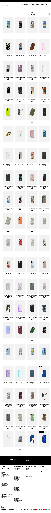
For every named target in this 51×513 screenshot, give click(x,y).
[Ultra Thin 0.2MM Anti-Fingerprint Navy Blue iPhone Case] (32, 373)
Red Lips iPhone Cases (20, 251)
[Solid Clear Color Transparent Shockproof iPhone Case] (8, 286)
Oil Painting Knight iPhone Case (20, 55)
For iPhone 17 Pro (16, 469)
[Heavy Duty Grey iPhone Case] (20, 286)
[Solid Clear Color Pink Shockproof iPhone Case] (32, 134)
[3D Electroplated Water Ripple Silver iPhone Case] (44, 286)
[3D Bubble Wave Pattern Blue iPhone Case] (8, 352)
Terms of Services (28, 475)
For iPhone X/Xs (16, 499)
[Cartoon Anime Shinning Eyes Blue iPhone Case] (32, 199)
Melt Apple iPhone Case (8, 273)
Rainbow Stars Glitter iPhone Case (32, 164)
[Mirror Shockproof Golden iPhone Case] (32, 90)
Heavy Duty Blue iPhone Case (20, 382)
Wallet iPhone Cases (4, 485)
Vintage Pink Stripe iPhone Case (44, 273)
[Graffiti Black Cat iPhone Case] (20, 199)
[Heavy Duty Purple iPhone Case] (20, 308)
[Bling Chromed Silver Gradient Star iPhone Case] (44, 243)
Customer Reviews (29, 470)
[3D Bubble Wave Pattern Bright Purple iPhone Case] (20, 395)
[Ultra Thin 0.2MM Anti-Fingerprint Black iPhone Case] (44, 156)
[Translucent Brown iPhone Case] (32, 46)
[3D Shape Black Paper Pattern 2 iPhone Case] (44, 177)
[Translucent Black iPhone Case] (32, 112)
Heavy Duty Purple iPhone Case (20, 317)
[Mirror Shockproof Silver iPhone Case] (8, 68)
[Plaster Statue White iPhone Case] (32, 221)
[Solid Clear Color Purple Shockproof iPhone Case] (8, 373)
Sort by (32, 12)
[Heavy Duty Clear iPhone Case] (44, 68)
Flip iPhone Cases (3, 486)
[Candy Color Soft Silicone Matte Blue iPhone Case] (44, 373)
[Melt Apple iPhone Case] (8, 264)
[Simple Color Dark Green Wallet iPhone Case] (8, 177)
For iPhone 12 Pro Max (17, 490)
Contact (27, 469)
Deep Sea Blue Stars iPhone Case (44, 142)
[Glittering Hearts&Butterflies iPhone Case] (32, 177)
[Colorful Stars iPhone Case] (32, 352)
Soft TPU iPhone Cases (4, 474)
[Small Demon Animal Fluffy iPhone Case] (20, 68)
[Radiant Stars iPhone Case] (8, 199)
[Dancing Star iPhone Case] (44, 25)
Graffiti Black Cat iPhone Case (20, 208)
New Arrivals (3, 471)
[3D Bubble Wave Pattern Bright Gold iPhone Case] (44, 417)
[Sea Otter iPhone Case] (44, 352)
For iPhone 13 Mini (16, 489)
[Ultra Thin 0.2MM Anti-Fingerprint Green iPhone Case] (32, 286)
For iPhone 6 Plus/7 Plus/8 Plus (18, 500)
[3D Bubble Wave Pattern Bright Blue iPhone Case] (44, 308)
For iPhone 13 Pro (16, 487)
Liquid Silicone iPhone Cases (5, 476)
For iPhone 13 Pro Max (17, 486)
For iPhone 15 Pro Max (17, 477)
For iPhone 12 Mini (16, 492)
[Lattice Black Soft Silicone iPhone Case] (8, 46)
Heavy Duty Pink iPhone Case (44, 55)
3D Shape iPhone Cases (4, 488)
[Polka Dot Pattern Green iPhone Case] (32, 330)
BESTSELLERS (10, 3)
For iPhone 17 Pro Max (17, 468)
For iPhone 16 (16, 476)
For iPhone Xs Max (16, 498)
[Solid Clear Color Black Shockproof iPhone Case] (44, 199)
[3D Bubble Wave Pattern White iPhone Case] (20, 417)
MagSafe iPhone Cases (4, 484)
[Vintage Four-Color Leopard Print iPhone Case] (44, 90)
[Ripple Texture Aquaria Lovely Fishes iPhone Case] (8, 25)
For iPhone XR (16, 497)
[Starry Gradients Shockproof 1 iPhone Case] (8, 243)
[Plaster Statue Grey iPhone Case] (20, 439)
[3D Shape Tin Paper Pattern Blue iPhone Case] (44, 439)
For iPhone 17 (16, 471)
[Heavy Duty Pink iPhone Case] (44, 46)
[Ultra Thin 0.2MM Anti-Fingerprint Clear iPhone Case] (8, 156)
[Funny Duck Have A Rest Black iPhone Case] (44, 112)
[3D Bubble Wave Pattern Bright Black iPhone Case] (44, 330)
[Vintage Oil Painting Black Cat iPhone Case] (20, 25)
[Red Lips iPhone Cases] (20, 243)
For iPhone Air (16, 470)
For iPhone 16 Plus (16, 475)
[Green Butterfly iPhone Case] (20, 134)
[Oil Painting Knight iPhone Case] (20, 46)
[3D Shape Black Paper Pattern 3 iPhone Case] (32, 308)
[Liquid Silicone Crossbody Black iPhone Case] (44, 395)
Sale (2, 473)
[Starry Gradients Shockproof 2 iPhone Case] (44, 221)
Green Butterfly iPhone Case (20, 142)
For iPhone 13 (16, 488)
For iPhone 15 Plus (16, 479)
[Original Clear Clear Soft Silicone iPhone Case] (20, 112)
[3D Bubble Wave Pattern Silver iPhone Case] (32, 25)
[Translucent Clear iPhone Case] (8, 221)
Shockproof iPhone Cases (5, 487)
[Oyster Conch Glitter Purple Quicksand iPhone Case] (8, 395)
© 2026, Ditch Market (4, 509)
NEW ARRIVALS (3, 3)
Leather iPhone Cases (4, 477)
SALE (2, 5)
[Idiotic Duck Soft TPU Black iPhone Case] (8, 308)
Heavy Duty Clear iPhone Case (44, 77)
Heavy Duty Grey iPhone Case (20, 295)
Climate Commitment (29, 476)
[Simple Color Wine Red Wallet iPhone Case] (20, 330)
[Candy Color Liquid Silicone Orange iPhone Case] (20, 221)
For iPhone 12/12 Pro (17, 491)
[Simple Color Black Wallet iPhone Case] (20, 264)
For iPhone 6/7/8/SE (16, 501)
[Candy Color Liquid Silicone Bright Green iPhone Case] (8, 112)
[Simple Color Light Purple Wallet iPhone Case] (8, 330)
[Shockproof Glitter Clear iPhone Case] (32, 264)
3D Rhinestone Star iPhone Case (8, 99)
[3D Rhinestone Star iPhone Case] (8, 90)
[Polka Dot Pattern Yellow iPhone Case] (8, 134)
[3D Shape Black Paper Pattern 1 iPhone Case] (20, 90)
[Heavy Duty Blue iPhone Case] (20, 373)
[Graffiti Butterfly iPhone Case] (20, 352)
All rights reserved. (12, 509)
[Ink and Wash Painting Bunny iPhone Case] (32, 68)
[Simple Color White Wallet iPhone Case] (8, 439)
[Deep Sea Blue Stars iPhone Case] (44, 134)
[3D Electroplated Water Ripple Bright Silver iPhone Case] (32, 395)
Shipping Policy (28, 471)
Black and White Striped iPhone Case (20, 164)
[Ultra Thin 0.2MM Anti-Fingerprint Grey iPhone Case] (8, 417)
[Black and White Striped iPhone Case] (20, 156)
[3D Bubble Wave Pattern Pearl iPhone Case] (32, 243)
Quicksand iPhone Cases (4, 493)
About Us (27, 468)
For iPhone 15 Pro (16, 478)
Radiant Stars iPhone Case (8, 208)
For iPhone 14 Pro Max (17, 481)
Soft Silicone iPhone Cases (5, 475)
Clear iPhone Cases (4, 483)
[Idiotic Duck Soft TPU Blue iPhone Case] (32, 439)
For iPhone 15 (16, 480)
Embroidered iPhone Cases (5, 482)
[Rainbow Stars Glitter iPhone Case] (32, 156)
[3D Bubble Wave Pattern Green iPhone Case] (32, 417)
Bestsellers (3, 472)
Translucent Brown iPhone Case (32, 55)
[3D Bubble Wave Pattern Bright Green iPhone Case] (20, 177)
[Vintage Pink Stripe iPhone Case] (44, 264)
